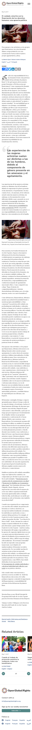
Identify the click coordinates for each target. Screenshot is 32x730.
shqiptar (9, 669)
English (4, 62)
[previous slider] (28, 673)
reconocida (13, 201)
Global (4, 621)
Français (15, 720)
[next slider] (3, 673)
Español (22, 720)
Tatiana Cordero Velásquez (19, 59)
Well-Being (11, 621)
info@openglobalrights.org (11, 701)
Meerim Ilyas (6, 59)
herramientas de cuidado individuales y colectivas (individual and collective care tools (15, 566)
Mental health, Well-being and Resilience (14, 619)
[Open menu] (29, 4)
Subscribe (15, 711)
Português (14, 62)
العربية (8, 62)
